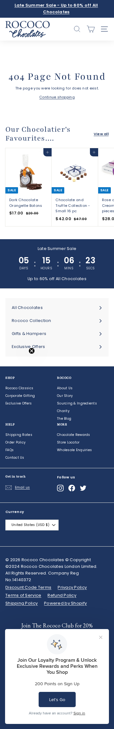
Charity (63, 411)
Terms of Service (23, 595)
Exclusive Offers (18, 403)
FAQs (9, 450)
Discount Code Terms (28, 587)
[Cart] (90, 29)
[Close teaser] (31, 351)
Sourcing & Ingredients (77, 403)
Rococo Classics (19, 388)
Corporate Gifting (20, 395)
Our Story (65, 395)
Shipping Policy (21, 603)
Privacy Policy (72, 587)
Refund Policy (62, 595)
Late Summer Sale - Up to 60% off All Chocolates (56, 8)
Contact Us (14, 457)
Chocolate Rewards (73, 434)
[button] (18, 364)
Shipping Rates (18, 434)
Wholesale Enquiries (74, 450)
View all (101, 133)
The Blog (64, 418)
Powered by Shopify (65, 603)
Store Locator (68, 442)
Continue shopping (57, 97)
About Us (65, 388)
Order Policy (15, 442)
